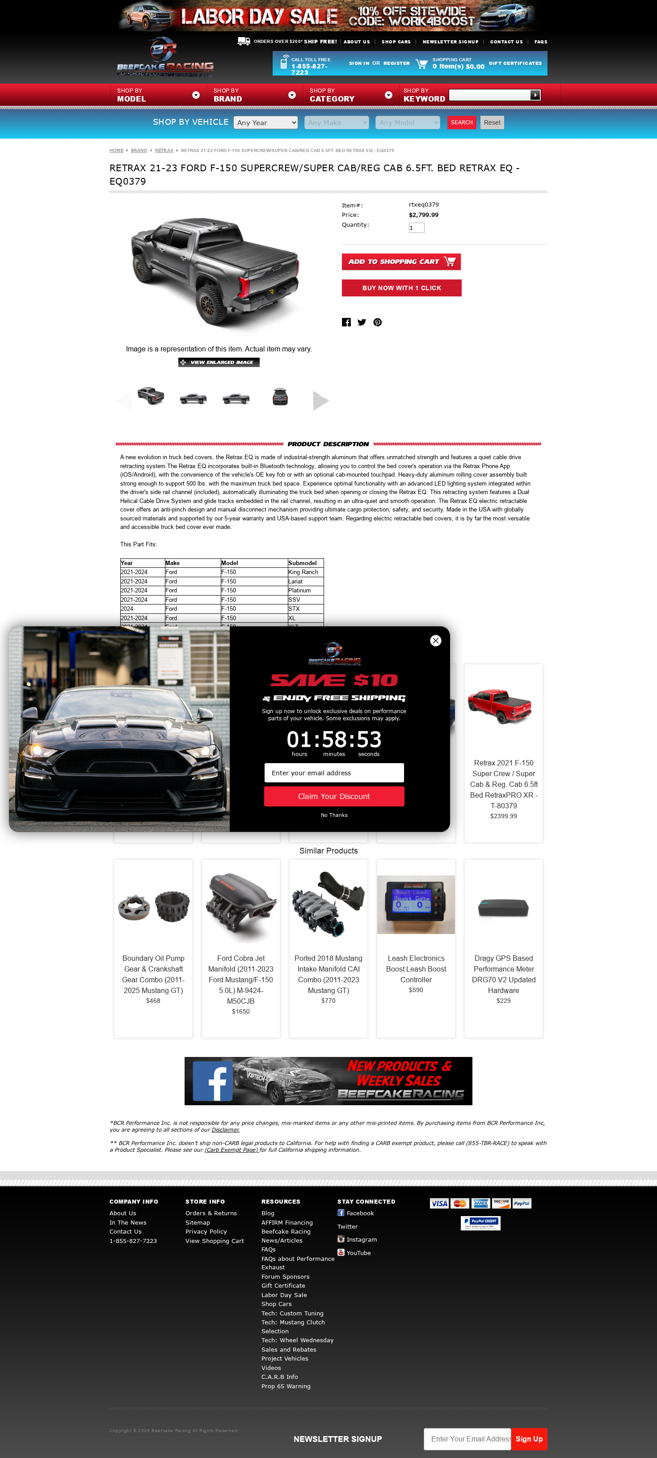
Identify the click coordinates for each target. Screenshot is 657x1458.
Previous (120, 395)
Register (396, 63)
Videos (271, 1367)
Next (317, 395)
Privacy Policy (206, 1231)
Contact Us (506, 42)
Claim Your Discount (334, 796)
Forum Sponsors (285, 1276)
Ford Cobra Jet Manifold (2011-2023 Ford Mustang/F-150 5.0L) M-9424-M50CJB (241, 980)
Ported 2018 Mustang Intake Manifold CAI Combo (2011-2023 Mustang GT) (328, 974)
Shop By (425, 96)
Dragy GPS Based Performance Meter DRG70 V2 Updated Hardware (504, 974)
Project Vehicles (284, 1358)
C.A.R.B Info (279, 1376)
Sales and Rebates (288, 1349)
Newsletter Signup (451, 42)
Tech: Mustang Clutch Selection (293, 1327)
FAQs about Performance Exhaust (298, 1263)
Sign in (359, 63)
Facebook (360, 1213)
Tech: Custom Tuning (292, 1313)
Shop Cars (396, 42)
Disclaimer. (225, 1129)
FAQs (541, 42)
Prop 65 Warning (286, 1386)
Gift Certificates (515, 63)
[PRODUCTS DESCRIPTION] (328, 443)
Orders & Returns (211, 1213)
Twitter (347, 1226)
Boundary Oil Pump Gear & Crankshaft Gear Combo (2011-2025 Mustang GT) (153, 974)
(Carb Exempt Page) (231, 1149)
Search (462, 122)
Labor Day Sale (284, 1294)
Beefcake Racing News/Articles (286, 1236)
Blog (267, 1213)
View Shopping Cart (214, 1240)
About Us (357, 42)
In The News (128, 1222)
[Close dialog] (436, 640)
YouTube (359, 1252)
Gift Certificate (283, 1285)
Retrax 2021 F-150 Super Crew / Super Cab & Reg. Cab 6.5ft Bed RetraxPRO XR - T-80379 (504, 784)
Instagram (362, 1239)
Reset (492, 122)
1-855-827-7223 (309, 69)
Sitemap (197, 1222)
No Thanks (334, 814)
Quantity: (356, 224)
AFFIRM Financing (287, 1222)
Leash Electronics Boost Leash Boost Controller (416, 969)
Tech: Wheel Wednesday (297, 1340)
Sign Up (529, 1439)
